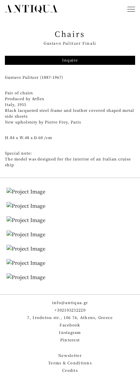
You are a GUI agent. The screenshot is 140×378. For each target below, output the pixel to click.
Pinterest (70, 339)
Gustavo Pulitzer (22, 77)
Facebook (70, 325)
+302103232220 (70, 310)
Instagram (70, 332)
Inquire (70, 60)
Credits (70, 370)
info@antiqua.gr (70, 302)
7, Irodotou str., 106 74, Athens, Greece (70, 317)
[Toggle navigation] (131, 10)
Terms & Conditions (70, 362)
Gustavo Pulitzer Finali (70, 43)
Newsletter (70, 355)
